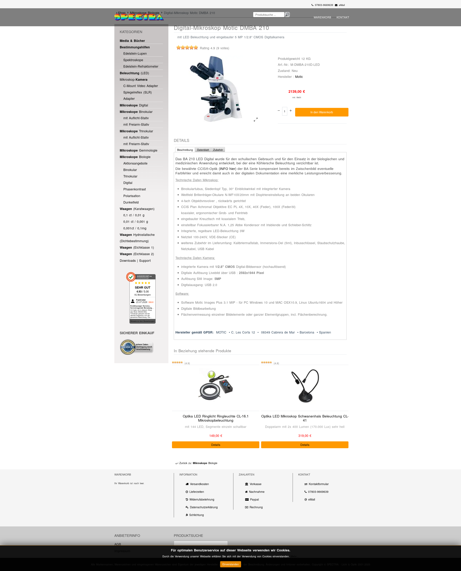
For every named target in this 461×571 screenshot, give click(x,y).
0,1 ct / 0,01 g (133, 215)
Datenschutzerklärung (204, 507)
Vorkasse (255, 484)
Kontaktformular (319, 484)
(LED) (134, 73)
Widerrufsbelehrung (201, 499)
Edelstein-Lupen (135, 53)
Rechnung (256, 507)
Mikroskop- (133, 79)
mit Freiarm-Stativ (136, 124)
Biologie (135, 156)
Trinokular (136, 131)
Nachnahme (257, 492)
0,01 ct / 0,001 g (135, 221)
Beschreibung (185, 150)
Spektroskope (133, 60)
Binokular (136, 111)
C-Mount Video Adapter (140, 85)
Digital (134, 105)
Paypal (254, 499)
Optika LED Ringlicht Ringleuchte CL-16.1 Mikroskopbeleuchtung (216, 418)
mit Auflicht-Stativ (136, 118)
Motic (299, 76)
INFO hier (227, 169)
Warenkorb (322, 17)
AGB (117, 544)
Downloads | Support (135, 260)
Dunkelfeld (131, 202)
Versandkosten (199, 484)
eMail (342, 5)
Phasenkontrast (134, 189)
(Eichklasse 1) (137, 247)
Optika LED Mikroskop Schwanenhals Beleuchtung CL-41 (304, 418)
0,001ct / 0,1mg (134, 228)
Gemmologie (138, 150)
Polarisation (131, 195)
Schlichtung (196, 515)
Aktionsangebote (135, 163)
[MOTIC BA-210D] (216, 89)
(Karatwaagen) (137, 208)
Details (215, 445)
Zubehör (218, 150)
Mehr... (295, 556)
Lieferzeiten (196, 492)
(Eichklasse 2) (137, 254)
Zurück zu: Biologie (197, 463)
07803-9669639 (324, 5)
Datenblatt (203, 150)
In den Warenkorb (321, 112)
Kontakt (343, 17)
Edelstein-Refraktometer (140, 66)
